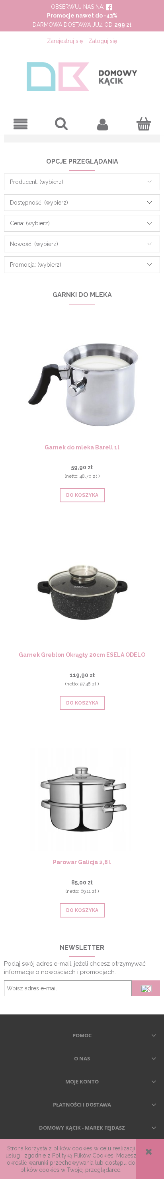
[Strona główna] (82, 76)
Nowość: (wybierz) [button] (34, 244)
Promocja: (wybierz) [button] (35, 265)
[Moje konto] (102, 124)
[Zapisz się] (146, 988)
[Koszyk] (143, 123)
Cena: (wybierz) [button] (30, 223)
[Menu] (20, 124)
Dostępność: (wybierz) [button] (39, 202)
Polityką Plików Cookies (82, 1155)
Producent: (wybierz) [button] (36, 182)
